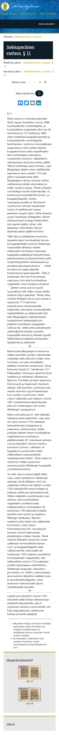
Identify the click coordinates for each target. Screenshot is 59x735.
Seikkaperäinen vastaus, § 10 (28, 64)
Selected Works (47, 14)
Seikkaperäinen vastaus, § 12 (28, 73)
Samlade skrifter (28, 14)
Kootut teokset (9, 14)
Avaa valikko (46, 24)
